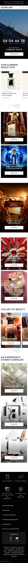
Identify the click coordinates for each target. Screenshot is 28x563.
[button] (26, 2)
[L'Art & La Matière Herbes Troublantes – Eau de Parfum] (11, 81)
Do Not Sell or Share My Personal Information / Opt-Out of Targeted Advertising (14, 554)
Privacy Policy (13, 547)
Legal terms (6, 547)
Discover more (7, 498)
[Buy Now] (18, 88)
